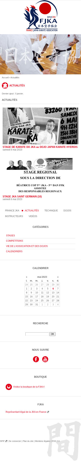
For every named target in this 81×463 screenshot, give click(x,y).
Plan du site (28, 441)
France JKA (12, 210)
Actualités (32, 210)
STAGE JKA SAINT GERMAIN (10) (22, 196)
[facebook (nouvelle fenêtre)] (36, 361)
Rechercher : (40, 331)
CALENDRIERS (14, 251)
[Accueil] (40, 20)
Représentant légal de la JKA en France (26, 412)
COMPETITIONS (14, 241)
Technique (51, 210)
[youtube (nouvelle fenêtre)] (45, 361)
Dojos (67, 210)
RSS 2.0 (56, 441)
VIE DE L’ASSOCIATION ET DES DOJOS (27, 246)
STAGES (10, 235)
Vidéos (33, 216)
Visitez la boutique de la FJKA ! (29, 386)
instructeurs (14, 216)
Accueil (5, 77)
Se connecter (15, 441)
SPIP (2, 441)
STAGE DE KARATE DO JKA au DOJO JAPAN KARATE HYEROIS (40, 147)
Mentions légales (42, 441)
